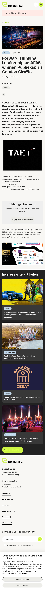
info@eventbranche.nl (12, 487)
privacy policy (28, 545)
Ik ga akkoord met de (19, 545)
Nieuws (7, 22)
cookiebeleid (22, 573)
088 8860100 (9, 484)
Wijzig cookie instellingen (22, 220)
